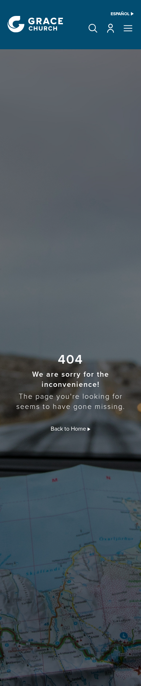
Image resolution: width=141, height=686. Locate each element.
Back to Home (69, 428)
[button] (93, 28)
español (120, 14)
